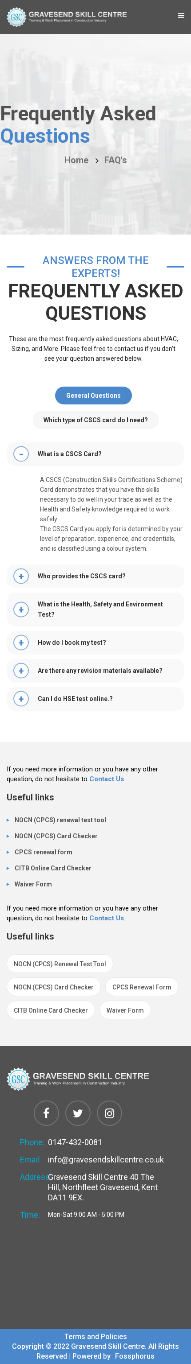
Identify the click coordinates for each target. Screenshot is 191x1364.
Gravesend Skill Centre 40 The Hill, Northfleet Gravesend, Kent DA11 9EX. (103, 1187)
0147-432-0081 (75, 1142)
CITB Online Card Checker (53, 868)
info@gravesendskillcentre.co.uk (106, 1159)
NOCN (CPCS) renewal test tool (60, 820)
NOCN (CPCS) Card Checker (56, 836)
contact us (106, 779)
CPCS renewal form (43, 852)
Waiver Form (33, 884)
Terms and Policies (95, 1336)
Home (76, 160)
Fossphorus (134, 1356)
